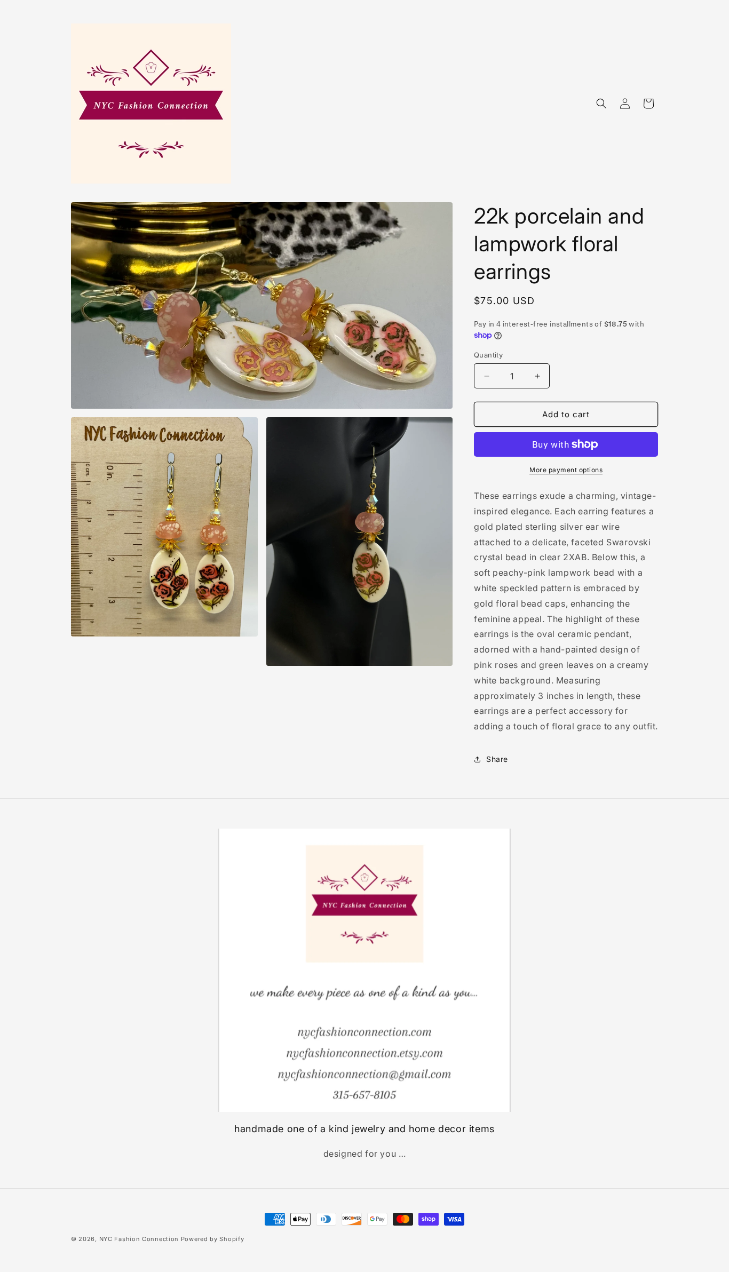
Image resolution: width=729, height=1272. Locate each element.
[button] (601, 103)
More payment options (566, 470)
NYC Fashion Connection (140, 1239)
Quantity (488, 355)
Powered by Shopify (212, 1239)
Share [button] (497, 759)
